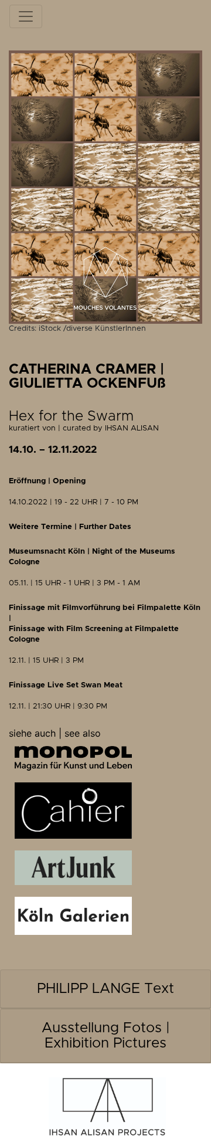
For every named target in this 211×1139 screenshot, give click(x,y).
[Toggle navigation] (25, 16)
